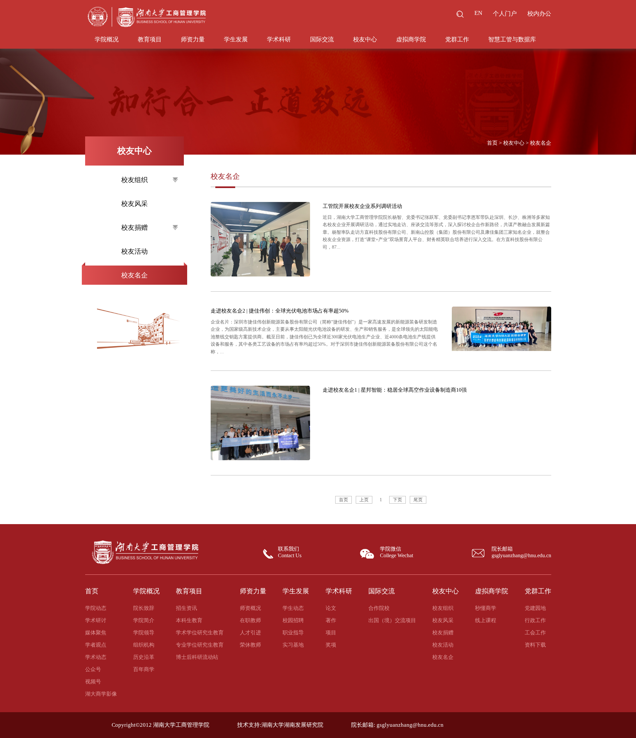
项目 (331, 632)
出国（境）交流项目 (392, 620)
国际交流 (322, 39)
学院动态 (95, 608)
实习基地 (293, 645)
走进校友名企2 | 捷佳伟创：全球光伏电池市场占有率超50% (279, 311)
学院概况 (107, 39)
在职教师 (250, 620)
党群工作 (457, 39)
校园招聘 (293, 620)
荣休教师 (250, 645)
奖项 (331, 645)
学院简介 (143, 620)
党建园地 (535, 608)
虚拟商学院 (411, 39)
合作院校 (379, 608)
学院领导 (143, 632)
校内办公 (539, 13)
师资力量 (193, 39)
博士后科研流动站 (197, 657)
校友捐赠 (442, 632)
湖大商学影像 (101, 694)
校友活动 (134, 251)
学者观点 (95, 645)
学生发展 (236, 39)
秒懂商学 (485, 608)
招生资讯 (186, 608)
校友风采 (134, 203)
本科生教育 (189, 620)
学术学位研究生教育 (200, 632)
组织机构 (143, 645)
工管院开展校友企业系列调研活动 (362, 206)
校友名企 (134, 275)
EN (478, 13)
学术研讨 (95, 620)
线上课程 (485, 620)
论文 (331, 608)
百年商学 (143, 669)
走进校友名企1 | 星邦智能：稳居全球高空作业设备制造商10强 (395, 390)
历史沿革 (143, 657)
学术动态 (95, 657)
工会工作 (535, 632)
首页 (492, 143)
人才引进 (250, 632)
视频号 (93, 681)
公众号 (93, 669)
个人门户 (505, 13)
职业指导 (293, 632)
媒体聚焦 (95, 632)
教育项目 (150, 39)
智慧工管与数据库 (512, 39)
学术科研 (279, 39)
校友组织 (442, 608)
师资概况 (250, 608)
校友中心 (365, 39)
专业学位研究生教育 (200, 645)
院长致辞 (143, 608)
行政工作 (535, 620)
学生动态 (293, 608)
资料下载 (535, 645)
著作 (331, 620)
